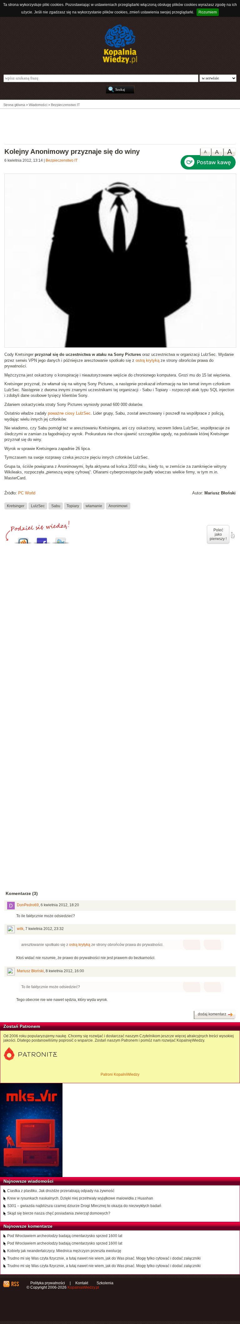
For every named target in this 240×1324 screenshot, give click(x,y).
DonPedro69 (28, 905)
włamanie (94, 506)
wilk (20, 929)
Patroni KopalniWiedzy (120, 1074)
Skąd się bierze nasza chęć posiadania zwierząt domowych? (58, 1213)
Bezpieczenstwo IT (62, 160)
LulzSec (38, 506)
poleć (232, 535)
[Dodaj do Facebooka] (41, 538)
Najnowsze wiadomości (28, 1181)
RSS (15, 1284)
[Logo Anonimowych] (120, 346)
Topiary (73, 506)
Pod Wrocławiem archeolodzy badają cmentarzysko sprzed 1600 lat (64, 1236)
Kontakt (81, 1283)
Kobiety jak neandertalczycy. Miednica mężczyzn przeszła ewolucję (64, 1251)
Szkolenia (105, 1283)
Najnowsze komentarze (27, 1226)
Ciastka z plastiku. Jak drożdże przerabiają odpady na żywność (60, 1191)
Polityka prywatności (47, 1283)
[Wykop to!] (23, 538)
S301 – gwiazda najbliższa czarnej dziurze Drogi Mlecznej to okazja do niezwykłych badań (84, 1206)
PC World (26, 493)
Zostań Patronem (21, 1026)
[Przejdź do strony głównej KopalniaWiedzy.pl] (120, 44)
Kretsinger (15, 506)
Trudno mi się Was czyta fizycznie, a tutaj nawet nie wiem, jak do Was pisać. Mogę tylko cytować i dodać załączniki (104, 1258)
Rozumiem (207, 12)
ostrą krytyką (147, 360)
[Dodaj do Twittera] (60, 538)
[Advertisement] (120, 126)
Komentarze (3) (22, 893)
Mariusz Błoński (30, 971)
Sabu (55, 506)
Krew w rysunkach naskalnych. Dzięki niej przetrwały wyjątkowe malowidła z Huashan (80, 1198)
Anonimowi (118, 506)
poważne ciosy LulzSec (69, 413)
